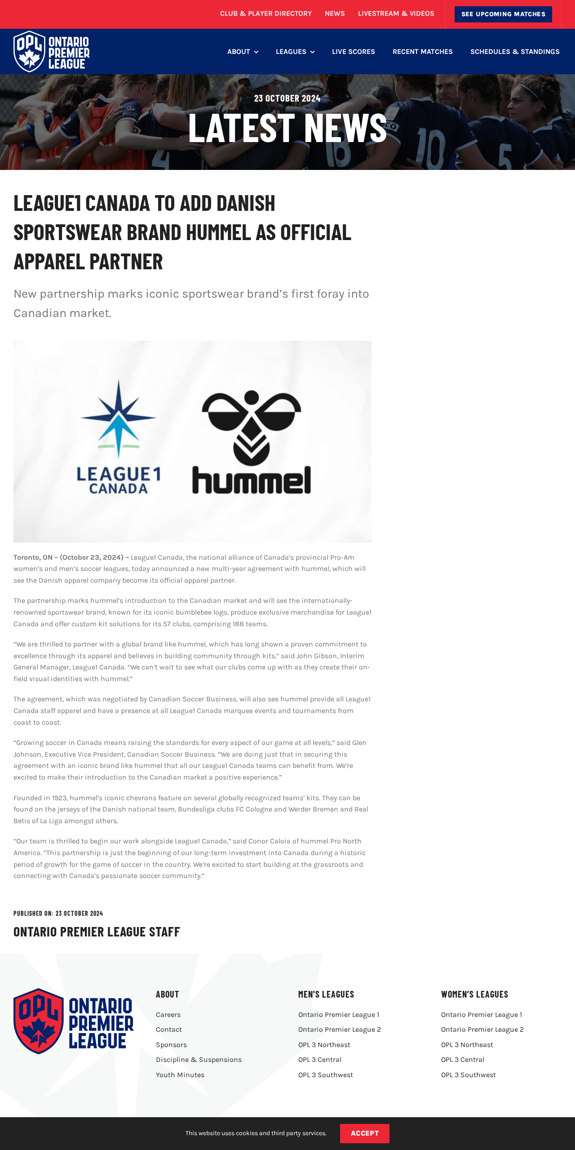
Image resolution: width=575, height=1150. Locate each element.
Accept (365, 1133)
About (167, 994)
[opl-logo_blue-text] (73, 991)
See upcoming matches (503, 14)
